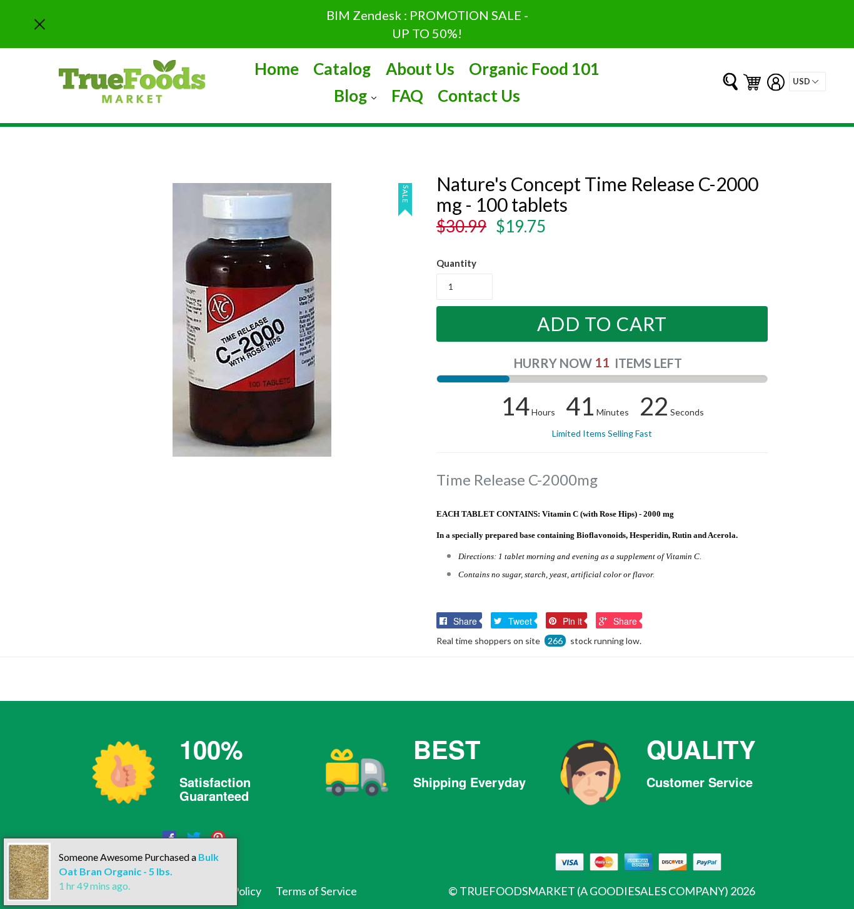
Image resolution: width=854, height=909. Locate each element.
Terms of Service (316, 891)
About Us (420, 69)
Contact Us (479, 96)
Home (276, 69)
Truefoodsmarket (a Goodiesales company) (594, 891)
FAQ (407, 96)
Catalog (342, 69)
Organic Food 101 (534, 69)
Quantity (456, 263)
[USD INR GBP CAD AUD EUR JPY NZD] (807, 81)
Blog (358, 95)
